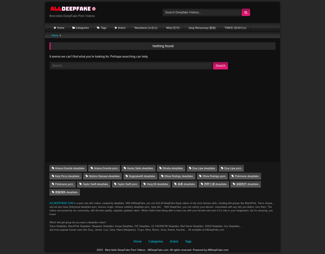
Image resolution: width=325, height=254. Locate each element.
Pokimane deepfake (247, 176)
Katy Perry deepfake (67, 176)
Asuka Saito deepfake (140, 168)
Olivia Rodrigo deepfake (178, 176)
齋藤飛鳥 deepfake (66, 192)
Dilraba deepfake (172, 168)
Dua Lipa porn (232, 168)
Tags (103, 27)
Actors (121, 27)
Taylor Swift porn (127, 183)
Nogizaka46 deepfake (142, 176)
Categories (82, 27)
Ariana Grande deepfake (69, 168)
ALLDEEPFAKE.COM (61, 203)
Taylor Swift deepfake (95, 183)
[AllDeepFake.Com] (74, 9)
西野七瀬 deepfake (215, 183)
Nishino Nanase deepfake (104, 176)
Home (60, 27)
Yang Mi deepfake (157, 183)
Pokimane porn (64, 183)
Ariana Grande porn (106, 168)
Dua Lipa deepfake (203, 168)
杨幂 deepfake (186, 183)
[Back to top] (313, 242)
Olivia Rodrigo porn (214, 176)
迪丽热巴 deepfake (247, 183)
